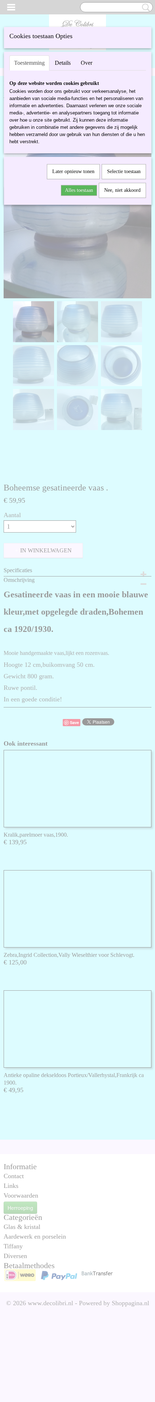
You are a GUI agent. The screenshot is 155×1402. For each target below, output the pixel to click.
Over (86, 63)
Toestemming (29, 63)
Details (63, 63)
